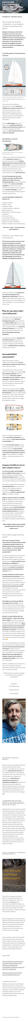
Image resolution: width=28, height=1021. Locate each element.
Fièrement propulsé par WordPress (11, 1017)
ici (9, 918)
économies (13, 902)
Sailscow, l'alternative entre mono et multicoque (11, 5)
